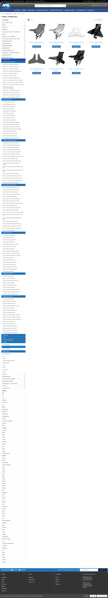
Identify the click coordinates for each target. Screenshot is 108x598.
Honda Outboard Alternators (9, 106)
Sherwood (4, 527)
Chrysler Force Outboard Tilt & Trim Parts (11, 94)
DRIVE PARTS (31, 10)
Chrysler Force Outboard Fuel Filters (10, 68)
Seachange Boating (6, 520)
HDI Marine (4, 455)
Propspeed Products (6, 376)
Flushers (4, 337)
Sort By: (94, 19)
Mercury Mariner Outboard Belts (10, 196)
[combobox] (49, 5)
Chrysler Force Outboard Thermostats (11, 92)
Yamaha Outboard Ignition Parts (10, 310)
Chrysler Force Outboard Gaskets (10, 73)
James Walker (5, 462)
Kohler (3, 467)
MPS (3, 474)
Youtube (23, 570)
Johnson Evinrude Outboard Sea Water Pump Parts (13, 171)
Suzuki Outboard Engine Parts (9, 239)
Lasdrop (4, 471)
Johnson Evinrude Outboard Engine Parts (12, 151)
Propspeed (4, 506)
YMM (3, 555)
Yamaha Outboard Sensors (8, 321)
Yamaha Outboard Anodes (8, 299)
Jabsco (3, 460)
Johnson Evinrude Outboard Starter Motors (12, 175)
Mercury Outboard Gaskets (8, 230)
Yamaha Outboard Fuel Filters (9, 303)
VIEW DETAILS (36, 46)
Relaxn (3, 513)
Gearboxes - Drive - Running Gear (8, 36)
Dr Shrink (4, 430)
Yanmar (4, 559)
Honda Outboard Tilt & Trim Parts (10, 133)
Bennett (4, 407)
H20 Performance (5, 453)
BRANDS (24, 10)
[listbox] (101, 20)
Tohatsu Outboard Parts (8, 273)
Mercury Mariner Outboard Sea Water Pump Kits (12, 215)
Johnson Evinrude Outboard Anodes (10, 147)
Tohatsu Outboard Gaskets (8, 282)
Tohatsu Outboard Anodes (8, 276)
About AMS (4, 588)
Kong (3, 469)
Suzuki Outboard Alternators (9, 235)
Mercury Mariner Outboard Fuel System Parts (13, 203)
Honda (4, 358)
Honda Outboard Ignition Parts (9, 120)
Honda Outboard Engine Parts (9, 115)
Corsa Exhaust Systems (7, 420)
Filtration (4, 34)
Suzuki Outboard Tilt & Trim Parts (10, 266)
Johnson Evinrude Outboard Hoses (10, 158)
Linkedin (15, 570)
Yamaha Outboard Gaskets (8, 308)
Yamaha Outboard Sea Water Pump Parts (12, 319)
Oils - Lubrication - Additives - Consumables (11, 31)
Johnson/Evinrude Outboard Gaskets (11, 182)
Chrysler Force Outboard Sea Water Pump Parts (13, 84)
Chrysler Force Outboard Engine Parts (11, 66)
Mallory (3, 478)
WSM (3, 552)
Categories (4, 577)
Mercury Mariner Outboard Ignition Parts (11, 207)
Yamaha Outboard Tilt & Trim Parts (10, 330)
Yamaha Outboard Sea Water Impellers (11, 314)
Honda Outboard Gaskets (8, 108)
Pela (3, 504)
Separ (3, 524)
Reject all (93, 596)
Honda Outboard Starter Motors (10, 131)
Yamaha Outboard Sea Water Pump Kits (11, 317)
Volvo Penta (5, 369)
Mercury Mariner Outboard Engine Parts (11, 198)
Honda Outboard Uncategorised (10, 135)
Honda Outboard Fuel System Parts (10, 138)
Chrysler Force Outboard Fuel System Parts (12, 71)
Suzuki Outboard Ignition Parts (9, 246)
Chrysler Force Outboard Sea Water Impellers (12, 80)
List (31, 20)
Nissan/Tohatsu (6, 362)
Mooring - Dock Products (7, 57)
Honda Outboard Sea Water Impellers (11, 122)
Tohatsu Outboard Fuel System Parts (11, 280)
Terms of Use (32, 582)
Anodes (3, 24)
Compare (36, 33)
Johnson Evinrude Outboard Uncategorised (12, 180)
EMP (3, 432)
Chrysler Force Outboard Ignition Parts (11, 77)
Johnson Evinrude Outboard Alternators (11, 145)
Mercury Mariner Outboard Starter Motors (12, 223)
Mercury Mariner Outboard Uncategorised (12, 228)
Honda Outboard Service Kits (9, 104)
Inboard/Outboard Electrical (7, 50)
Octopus (4, 497)
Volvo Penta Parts (6, 388)
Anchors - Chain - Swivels (7, 22)
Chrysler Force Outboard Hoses (9, 75)
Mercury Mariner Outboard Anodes (10, 192)
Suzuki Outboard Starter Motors (10, 262)
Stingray (4, 534)
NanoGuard (4, 492)
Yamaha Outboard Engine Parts (9, 301)
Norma (3, 494)
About (3, 582)
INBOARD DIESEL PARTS (43, 10)
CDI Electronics (5, 414)
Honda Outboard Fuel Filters (9, 117)
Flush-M (4, 444)
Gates (3, 448)
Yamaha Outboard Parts (8, 296)
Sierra (3, 529)
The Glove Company (6, 538)
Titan (3, 541)
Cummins (4, 423)
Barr (3, 404)
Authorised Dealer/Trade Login (97, 5)
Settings (86, 596)
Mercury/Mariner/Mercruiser (9, 360)
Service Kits (4, 27)
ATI (3, 395)
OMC (4, 365)
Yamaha (4, 371)
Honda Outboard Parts (7, 99)
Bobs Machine (5, 409)
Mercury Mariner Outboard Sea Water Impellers (13, 212)
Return (57, 582)
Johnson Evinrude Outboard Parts (10, 140)
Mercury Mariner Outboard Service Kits (11, 187)
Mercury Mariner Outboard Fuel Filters (11, 201)
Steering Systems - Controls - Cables (9, 383)
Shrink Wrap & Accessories (7, 381)
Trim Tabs (4, 385)
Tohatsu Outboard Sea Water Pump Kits (11, 291)
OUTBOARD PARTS (81, 10)
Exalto (3, 434)
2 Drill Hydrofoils (6, 344)
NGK (3, 490)
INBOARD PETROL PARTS (56, 10)
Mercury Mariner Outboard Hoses (10, 205)
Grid (28, 20)
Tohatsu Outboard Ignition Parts (10, 285)
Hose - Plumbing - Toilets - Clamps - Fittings (11, 38)
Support (3, 586)
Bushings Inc (4, 411)
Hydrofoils (5, 342)
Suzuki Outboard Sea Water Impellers (11, 251)
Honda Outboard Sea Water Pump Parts (11, 126)
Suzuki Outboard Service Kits (9, 260)
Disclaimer (31, 577)
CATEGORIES (17, 10)
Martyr (3, 481)
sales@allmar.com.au (90, 1)
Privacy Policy (32, 579)
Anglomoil (4, 400)
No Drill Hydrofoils (6, 349)
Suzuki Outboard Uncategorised (10, 269)
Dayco (3, 425)
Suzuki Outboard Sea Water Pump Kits (11, 253)
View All (3, 561)
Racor (3, 511)
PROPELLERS (90, 10)
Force (4, 356)
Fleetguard (4, 441)
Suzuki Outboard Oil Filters (8, 248)
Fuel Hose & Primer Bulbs (8, 339)
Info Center (4, 584)
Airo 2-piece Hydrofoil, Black (96, 42)
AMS (3, 393)
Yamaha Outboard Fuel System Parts (11, 305)
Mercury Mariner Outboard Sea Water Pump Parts (12, 218)
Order (57, 577)
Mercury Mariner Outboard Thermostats (11, 194)
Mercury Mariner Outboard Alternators (11, 189)
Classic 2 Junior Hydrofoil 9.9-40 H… (36, 43)
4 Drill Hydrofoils (6, 346)
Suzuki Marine (5, 536)
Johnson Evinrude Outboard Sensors (11, 173)
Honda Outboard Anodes (8, 113)
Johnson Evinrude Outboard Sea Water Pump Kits (13, 167)
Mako (3, 476)
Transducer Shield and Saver (8, 543)
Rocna (3, 515)
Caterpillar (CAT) (5, 416)
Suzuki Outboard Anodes (8, 237)
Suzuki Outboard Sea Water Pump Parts (11, 255)
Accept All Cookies (102, 596)
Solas (3, 531)
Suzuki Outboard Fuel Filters (9, 242)
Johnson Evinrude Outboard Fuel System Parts (13, 156)
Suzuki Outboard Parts (7, 232)
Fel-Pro (3, 437)
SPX (3, 518)
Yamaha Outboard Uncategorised (10, 332)
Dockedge (4, 427)
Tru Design (4, 545)
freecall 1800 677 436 (87, 578)
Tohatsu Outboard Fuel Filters (9, 278)
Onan (3, 499)
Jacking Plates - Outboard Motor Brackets (10, 52)
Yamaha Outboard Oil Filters (9, 312)
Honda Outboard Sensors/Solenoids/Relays (12, 129)
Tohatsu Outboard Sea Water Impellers (11, 289)
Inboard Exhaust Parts (6, 54)
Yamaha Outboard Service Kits (9, 323)
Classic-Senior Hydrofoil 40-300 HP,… (76, 43)
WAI (3, 550)
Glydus (3, 451)
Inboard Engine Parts (6, 43)
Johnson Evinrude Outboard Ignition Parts (12, 160)
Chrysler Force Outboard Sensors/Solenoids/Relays (8, 87)
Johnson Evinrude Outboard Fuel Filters (11, 154)
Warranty (58, 584)
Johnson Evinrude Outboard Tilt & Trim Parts (12, 178)
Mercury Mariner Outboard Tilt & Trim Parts (12, 226)
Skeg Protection (6, 351)
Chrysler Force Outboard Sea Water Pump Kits (13, 82)
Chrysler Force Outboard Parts (9, 61)
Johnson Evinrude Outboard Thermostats (12, 149)
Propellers (4, 374)
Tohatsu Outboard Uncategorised (10, 294)
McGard (3, 483)
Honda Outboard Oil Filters (8, 102)
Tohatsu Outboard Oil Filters (9, 287)
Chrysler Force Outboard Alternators (10, 64)
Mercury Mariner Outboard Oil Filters (10, 210)
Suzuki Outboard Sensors (8, 257)
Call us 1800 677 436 (102, 1)
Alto (3, 397)
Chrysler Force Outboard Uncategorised (11, 97)
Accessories (5, 335)
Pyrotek (3, 508)
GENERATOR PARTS (69, 10)
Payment (58, 579)
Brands (3, 579)
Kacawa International (6, 464)
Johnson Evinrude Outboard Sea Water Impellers (11, 164)
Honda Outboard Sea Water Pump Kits (11, 124)
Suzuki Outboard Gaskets (8, 271)
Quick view (36, 31)
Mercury (4, 485)
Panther (4, 501)
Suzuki (4, 367)
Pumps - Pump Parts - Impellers (8, 378)
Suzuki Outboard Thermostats (9, 264)
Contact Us (4, 591)
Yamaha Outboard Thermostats (9, 328)
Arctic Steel (4, 402)
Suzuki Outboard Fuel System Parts (10, 244)
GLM (3, 446)
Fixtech (3, 439)
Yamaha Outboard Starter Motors (10, 326)
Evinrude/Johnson (6, 354)
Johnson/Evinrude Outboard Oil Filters (11, 142)
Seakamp (4, 522)
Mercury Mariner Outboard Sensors (10, 221)
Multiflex (4, 487)
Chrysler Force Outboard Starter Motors (11, 90)
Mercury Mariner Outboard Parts (9, 184)
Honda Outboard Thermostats (9, 111)
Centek (3, 418)
